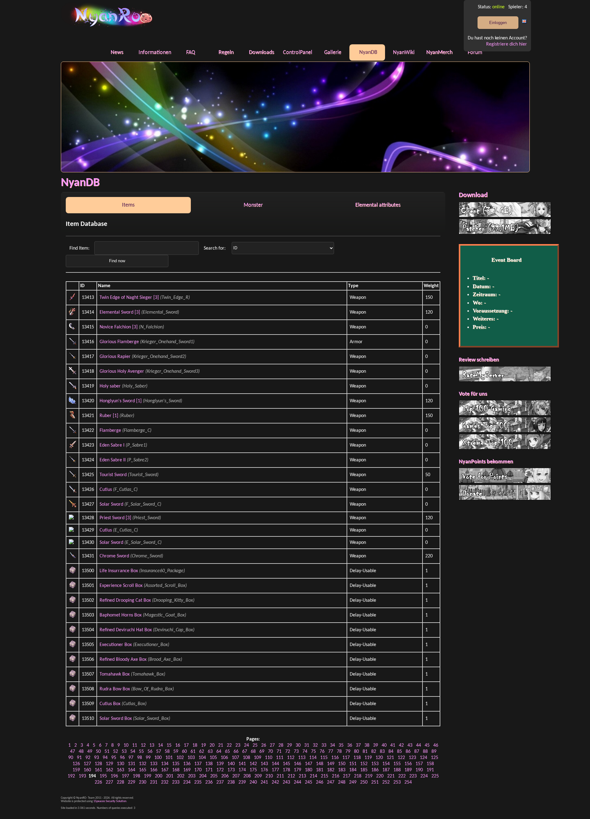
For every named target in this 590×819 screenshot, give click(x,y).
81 (365, 751)
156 (408, 763)
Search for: (215, 248)
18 (194, 745)
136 (187, 763)
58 (167, 751)
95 (113, 757)
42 (401, 745)
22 (229, 745)
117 (346, 757)
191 (430, 770)
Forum (475, 52)
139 (220, 763)
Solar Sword (111, 504)
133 (153, 763)
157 (419, 763)
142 (253, 763)
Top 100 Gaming (505, 408)
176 (264, 770)
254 (408, 782)
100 (158, 757)
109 (257, 757)
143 (264, 763)
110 (268, 757)
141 (242, 763)
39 (375, 745)
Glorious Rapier (115, 356)
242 (275, 782)
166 (153, 770)
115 (324, 757)
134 (164, 763)
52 (115, 751)
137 (198, 763)
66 (236, 751)
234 (187, 782)
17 (186, 745)
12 (143, 745)
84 (390, 751)
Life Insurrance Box (119, 570)
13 (151, 745)
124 (423, 757)
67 (244, 751)
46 (435, 745)
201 (169, 776)
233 (175, 782)
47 (72, 751)
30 (298, 745)
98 (139, 757)
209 (258, 776)
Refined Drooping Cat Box (125, 600)
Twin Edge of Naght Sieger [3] (129, 297)
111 (279, 757)
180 (308, 770)
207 (236, 776)
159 (76, 770)
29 (289, 745)
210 (269, 776)
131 (131, 763)
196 (114, 776)
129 (109, 763)
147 (308, 763)
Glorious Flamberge (119, 341)
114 (313, 757)
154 (386, 763)
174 (242, 770)
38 (366, 745)
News (117, 52)
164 (131, 770)
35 (341, 745)
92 (87, 757)
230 (142, 782)
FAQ (190, 52)
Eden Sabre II (113, 460)
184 (352, 770)
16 (177, 745)
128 (98, 763)
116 (335, 757)
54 (132, 751)
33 (323, 745)
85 (399, 751)
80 (356, 751)
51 (106, 751)
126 (76, 763)
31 (306, 745)
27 (272, 745)
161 (98, 770)
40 (384, 745)
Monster (253, 205)
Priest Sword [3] (115, 518)
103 (191, 757)
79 (347, 751)
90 (70, 757)
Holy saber (110, 386)
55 (141, 751)
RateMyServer (505, 374)
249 (352, 782)
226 (98, 782)
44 (418, 745)
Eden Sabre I (112, 445)
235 (198, 782)
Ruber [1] (109, 415)
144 (275, 763)
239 (242, 782)
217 (346, 776)
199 (147, 776)
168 (175, 770)
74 (304, 751)
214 (313, 776)
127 (87, 763)
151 (352, 763)
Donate (505, 492)
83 (382, 751)
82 (373, 751)
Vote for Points (505, 475)
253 (397, 782)
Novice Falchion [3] (119, 327)
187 (386, 770)
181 (319, 770)
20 (212, 745)
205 (214, 776)
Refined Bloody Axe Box (123, 659)
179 (297, 770)
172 (220, 770)
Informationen (155, 52)
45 (427, 745)
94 (105, 757)
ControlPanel (297, 52)
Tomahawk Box (115, 674)
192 (71, 776)
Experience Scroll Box (121, 585)
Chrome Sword (114, 556)
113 (301, 757)
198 (136, 776)
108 (246, 757)
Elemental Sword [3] (120, 312)
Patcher (505, 226)
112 (290, 757)
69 (261, 751)
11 (134, 745)
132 (142, 763)
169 (187, 770)
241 (264, 782)
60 (184, 751)
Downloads (261, 52)
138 (209, 763)
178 (286, 770)
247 (330, 782)
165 (142, 770)
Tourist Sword (113, 474)
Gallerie (332, 52)
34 (332, 745)
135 (175, 763)
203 (191, 776)
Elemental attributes (377, 205)
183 (341, 770)
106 (224, 757)
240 (253, 782)
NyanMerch (439, 52)
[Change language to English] (524, 22)
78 (339, 751)
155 (397, 763)
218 (357, 776)
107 (235, 757)
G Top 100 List (505, 424)
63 (210, 751)
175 (253, 770)
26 (263, 745)
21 (220, 745)
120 (379, 757)
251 (375, 782)
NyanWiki (404, 52)
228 (120, 782)
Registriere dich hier (506, 44)
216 (335, 776)
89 (433, 751)
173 (231, 770)
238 (231, 782)
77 (330, 751)
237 (220, 782)
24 (246, 745)
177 (275, 770)
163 (120, 770)
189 (408, 770)
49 (89, 751)
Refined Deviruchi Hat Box (126, 630)
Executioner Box (116, 644)
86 (408, 751)
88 (425, 751)
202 (180, 776)
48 (81, 751)
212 (291, 776)
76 (322, 751)
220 (380, 776)
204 (202, 776)
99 (148, 757)
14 (160, 745)
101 (169, 757)
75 (313, 751)
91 (79, 757)
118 (357, 757)
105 (213, 757)
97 (130, 757)
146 (297, 763)
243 (286, 782)
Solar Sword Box (116, 718)
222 (402, 776)
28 (280, 745)
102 (180, 757)
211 (280, 776)
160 (87, 770)
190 (419, 770)
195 (103, 776)
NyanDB (368, 52)
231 (153, 782)
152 (364, 763)
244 (297, 782)
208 (247, 776)
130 (120, 763)
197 (125, 776)
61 (193, 751)
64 (218, 751)
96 (122, 757)
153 (375, 763)
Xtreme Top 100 (505, 441)
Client (505, 209)
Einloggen (498, 22)
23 (237, 745)
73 (296, 751)
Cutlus (106, 489)
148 (319, 763)
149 (330, 763)
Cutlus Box (110, 703)
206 (225, 776)
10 (126, 745)
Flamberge (110, 430)
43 (409, 745)
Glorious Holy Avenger (122, 371)
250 (364, 782)
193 (82, 776)
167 (164, 770)
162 (109, 770)
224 (424, 776)
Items (128, 205)
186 (375, 770)
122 (401, 757)
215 (324, 776)
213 (302, 776)
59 (175, 751)
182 (330, 770)
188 (397, 770)
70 (270, 751)
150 (341, 763)
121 (390, 757)
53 (124, 751)
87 (416, 751)
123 (412, 757)
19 (203, 745)
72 (287, 751)
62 (201, 751)
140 (231, 763)
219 (368, 776)
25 (255, 745)
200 (158, 776)
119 (368, 757)
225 (435, 776)
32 (315, 745)
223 (413, 776)
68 (253, 751)
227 (109, 782)
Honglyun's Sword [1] (121, 401)
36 (349, 745)
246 (319, 782)
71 (279, 751)
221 (391, 776)
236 (209, 782)
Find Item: (80, 248)
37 (358, 745)
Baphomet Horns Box (121, 615)
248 (341, 782)
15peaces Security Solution (109, 801)
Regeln (226, 52)
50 (98, 751)
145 (286, 763)
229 (131, 782)
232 (164, 782)
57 (158, 751)
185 (364, 770)
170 (198, 770)
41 (392, 745)
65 (227, 751)
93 (96, 757)
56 (150, 751)
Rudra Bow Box (115, 689)
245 (308, 782)
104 (202, 757)
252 (386, 782)
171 (209, 770)
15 (169, 745)
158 (430, 763)
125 (434, 757)
